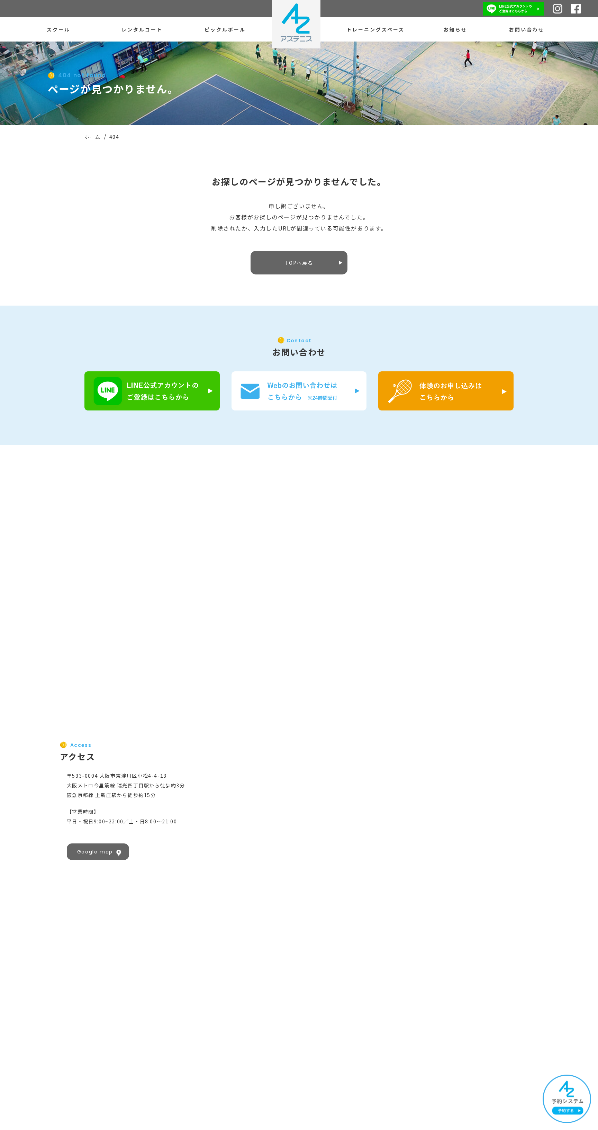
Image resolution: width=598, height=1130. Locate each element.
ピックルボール (225, 29)
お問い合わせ (526, 29)
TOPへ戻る (299, 262)
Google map (95, 851)
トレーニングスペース (375, 29)
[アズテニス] (296, 24)
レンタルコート (142, 29)
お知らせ (455, 29)
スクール (58, 29)
